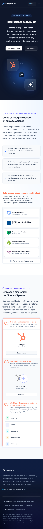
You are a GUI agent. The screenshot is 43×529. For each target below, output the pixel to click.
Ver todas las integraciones (23, 261)
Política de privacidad (17, 505)
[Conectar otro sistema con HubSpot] (30, 84)
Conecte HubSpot (14, 48)
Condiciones (6, 505)
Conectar (21, 394)
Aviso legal (29, 505)
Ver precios (31, 48)
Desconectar (21, 353)
